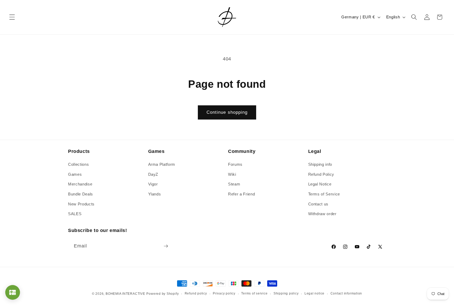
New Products (81, 204)
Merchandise (80, 184)
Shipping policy (286, 293)
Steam (234, 184)
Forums (235, 164)
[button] (12, 17)
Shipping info (320, 164)
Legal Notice (320, 184)
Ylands (154, 194)
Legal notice (314, 293)
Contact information (346, 293)
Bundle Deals (80, 194)
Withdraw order (322, 213)
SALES (74, 213)
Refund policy (196, 293)
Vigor (153, 184)
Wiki (232, 174)
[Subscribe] (165, 246)
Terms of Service (324, 194)
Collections (78, 164)
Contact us (318, 204)
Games (75, 174)
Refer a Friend (241, 194)
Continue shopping (227, 112)
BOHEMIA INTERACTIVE (125, 294)
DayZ (153, 174)
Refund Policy (321, 174)
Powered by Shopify (162, 294)
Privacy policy (224, 293)
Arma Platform (162, 164)
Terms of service (254, 293)
